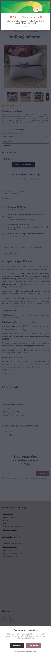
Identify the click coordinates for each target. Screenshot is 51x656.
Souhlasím (33, 645)
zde (35, 652)
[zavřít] (47, 4)
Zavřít (25, 26)
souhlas (34, 634)
